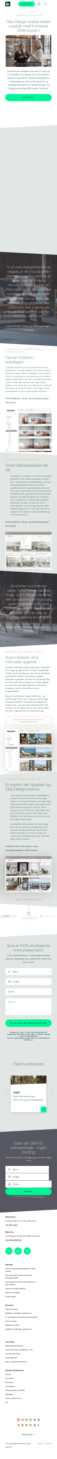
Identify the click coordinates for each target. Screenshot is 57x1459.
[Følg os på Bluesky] (27, 1251)
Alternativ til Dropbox (12, 1292)
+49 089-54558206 (13, 1240)
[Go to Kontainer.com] (7, 4)
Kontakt (8, 1374)
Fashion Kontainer (11, 1309)
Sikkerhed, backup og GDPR (15, 1390)
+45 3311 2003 (11, 1225)
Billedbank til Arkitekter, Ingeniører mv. (18, 1313)
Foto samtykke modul (12, 1354)
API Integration (10, 1386)
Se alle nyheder (10, 1296)
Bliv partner (9, 1382)
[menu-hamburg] (45, 4)
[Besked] (28, 1014)
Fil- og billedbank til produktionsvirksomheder (21, 1317)
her (31, 1040)
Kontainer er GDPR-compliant (15, 1288)
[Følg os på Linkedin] (18, 1251)
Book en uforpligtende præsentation (28, 201)
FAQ (6, 1402)
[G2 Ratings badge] (28, 1419)
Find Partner (9, 1378)
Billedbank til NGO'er (12, 1325)
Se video (28, 97)
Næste (28, 1191)
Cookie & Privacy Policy (13, 1398)
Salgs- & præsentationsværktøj (16, 1362)
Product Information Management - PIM (18, 1350)
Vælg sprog (27, 1434)
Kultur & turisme (11, 1321)
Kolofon (40, 1443)
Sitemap (48, 1443)
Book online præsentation (28, 1023)
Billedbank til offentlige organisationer (18, 1329)
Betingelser (9, 1394)
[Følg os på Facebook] (9, 1251)
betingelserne (39, 1196)
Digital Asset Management (14, 1346)
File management (11, 1358)
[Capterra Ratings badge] (28, 1425)
